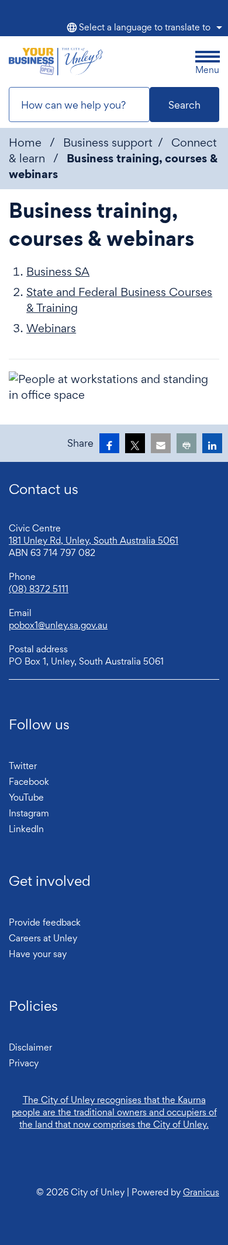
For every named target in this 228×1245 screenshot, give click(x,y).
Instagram (29, 813)
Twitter (23, 766)
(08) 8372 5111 (38, 589)
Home (25, 142)
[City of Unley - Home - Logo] (56, 61)
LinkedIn (26, 829)
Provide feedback (45, 922)
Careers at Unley (43, 938)
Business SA (57, 271)
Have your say (38, 954)
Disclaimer (30, 1047)
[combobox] (142, 27)
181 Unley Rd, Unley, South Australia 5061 (93, 540)
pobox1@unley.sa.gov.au (58, 625)
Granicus (201, 1192)
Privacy (24, 1063)
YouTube (26, 797)
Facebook (29, 781)
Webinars (51, 328)
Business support (108, 142)
